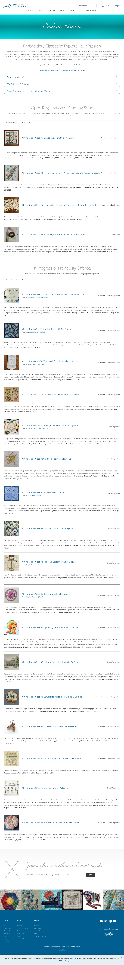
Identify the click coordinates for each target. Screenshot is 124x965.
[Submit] (98, 6)
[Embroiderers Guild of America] (14, 5)
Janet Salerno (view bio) (37, 364)
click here (73, 958)
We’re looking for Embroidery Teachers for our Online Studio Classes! (62, 70)
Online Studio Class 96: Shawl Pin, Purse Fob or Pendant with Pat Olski (54, 234)
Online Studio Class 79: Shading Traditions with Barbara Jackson (51, 394)
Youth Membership (40, 936)
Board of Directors (22, 928)
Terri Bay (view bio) (35, 495)
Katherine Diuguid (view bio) (38, 565)
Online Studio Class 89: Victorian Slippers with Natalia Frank (49, 726)
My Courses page (82, 65)
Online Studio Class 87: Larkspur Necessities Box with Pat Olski (50, 662)
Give (35, 933)
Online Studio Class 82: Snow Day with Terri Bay (43, 492)
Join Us (110, 6)
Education (41, 10)
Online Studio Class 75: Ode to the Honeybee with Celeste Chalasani (53, 294)
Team (18, 931)
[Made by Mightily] (62, 951)
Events (62, 10)
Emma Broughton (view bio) (38, 428)
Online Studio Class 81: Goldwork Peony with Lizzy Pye (46, 459)
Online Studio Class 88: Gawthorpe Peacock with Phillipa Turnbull (52, 697)
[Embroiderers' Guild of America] (108, 934)
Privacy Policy (21, 939)
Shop (80, 10)
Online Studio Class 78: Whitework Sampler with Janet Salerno (50, 361)
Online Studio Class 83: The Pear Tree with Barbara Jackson (48, 528)
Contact (36, 925)
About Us (71, 10)
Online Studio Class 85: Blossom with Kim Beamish (45, 594)
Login (117, 6)
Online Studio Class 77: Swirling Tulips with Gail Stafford (47, 329)
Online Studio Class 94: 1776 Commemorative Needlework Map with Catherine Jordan (61, 173)
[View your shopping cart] (103, 6)
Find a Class (7, 928)
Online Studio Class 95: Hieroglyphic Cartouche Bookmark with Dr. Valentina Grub (59, 205)
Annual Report (21, 933)
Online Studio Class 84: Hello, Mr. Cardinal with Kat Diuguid (49, 562)
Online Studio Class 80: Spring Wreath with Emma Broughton (50, 425)
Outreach (37, 931)
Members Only (91, 10)
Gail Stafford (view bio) (37, 332)
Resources (52, 10)
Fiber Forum (38, 928)
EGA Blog (6, 941)
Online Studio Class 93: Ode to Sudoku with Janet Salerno (48, 138)
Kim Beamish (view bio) (37, 597)
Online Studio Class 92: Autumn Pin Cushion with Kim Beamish (50, 823)
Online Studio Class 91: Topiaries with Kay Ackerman (45, 788)
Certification (7, 931)
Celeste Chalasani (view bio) (38, 297)
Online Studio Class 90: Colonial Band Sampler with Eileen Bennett (52, 758)
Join (90, 875)
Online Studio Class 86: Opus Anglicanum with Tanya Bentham (50, 627)
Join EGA (31, 10)
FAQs (18, 936)
